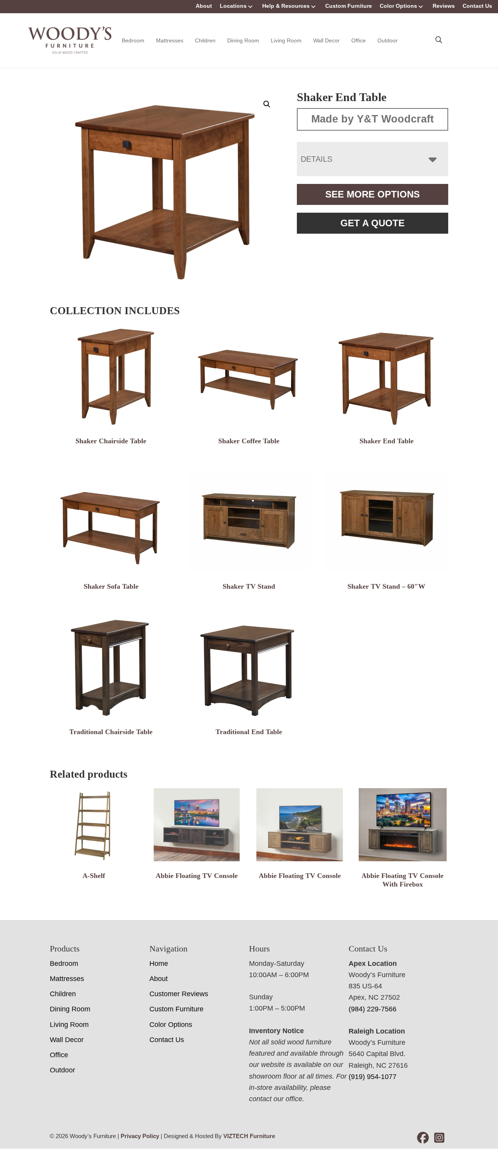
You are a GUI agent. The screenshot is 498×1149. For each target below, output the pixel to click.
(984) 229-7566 (372, 1009)
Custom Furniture (348, 6)
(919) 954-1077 (372, 1077)
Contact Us (477, 6)
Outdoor (387, 40)
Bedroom (133, 40)
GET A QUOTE (372, 223)
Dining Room (243, 40)
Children (205, 40)
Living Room (286, 40)
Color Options (398, 6)
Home (158, 963)
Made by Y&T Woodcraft (372, 119)
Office (358, 40)
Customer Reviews (178, 994)
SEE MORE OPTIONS (372, 194)
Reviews (444, 6)
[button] (267, 104)
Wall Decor (326, 40)
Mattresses (169, 40)
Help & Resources (286, 6)
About (204, 6)
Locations (233, 6)
